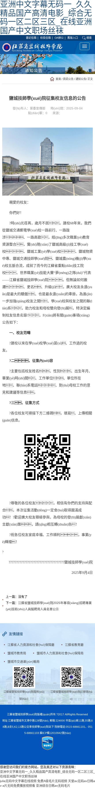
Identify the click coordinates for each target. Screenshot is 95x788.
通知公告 (81, 79)
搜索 (89, 37)
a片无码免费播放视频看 (18, 785)
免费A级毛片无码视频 (52, 781)
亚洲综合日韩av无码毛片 (53, 785)
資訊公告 (68, 79)
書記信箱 (31, 37)
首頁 (58, 79)
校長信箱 (45, 37)
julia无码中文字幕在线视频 (18, 781)
